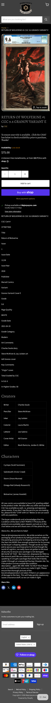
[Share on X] (9, 588)
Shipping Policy (34, 689)
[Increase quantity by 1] (25, 174)
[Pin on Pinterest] (19, 588)
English (24, 637)
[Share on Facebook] (3, 588)
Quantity (4, 168)
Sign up (40, 624)
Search (10, 689)
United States (24, 644)
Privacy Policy (18, 692)
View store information (13, 211)
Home (3, 28)
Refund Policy (21, 689)
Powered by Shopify (25, 698)
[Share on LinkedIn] (14, 588)
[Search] (46, 19)
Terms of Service (32, 692)
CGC (5, 126)
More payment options (25, 199)
